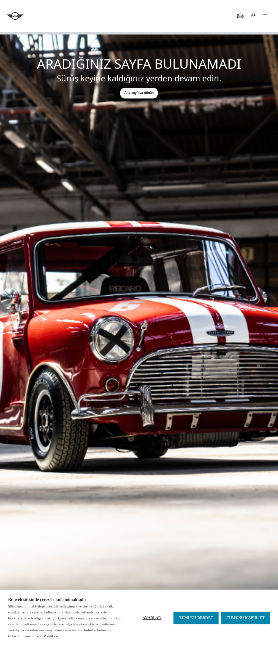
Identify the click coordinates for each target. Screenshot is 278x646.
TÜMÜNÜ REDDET (196, 618)
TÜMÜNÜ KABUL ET (245, 618)
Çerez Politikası (46, 636)
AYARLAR (152, 618)
